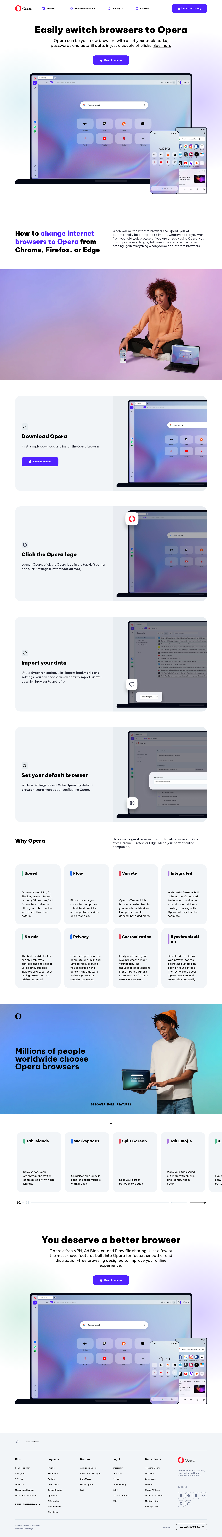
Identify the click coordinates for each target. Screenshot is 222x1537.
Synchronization (185, 939)
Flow (78, 873)
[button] (189, 8)
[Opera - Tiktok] (188, 1495)
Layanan (53, 1459)
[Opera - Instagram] (188, 1503)
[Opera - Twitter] (196, 1495)
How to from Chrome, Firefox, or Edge (57, 241)
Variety (129, 873)
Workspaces (86, 1141)
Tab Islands (37, 1141)
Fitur (18, 1459)
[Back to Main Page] (23, 8)
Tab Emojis (181, 1141)
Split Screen (134, 1141)
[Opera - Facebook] (181, 1495)
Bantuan (85, 1459)
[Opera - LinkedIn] (181, 1503)
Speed (31, 873)
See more (162, 45)
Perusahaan (153, 1459)
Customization (136, 936)
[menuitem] (49, 8)
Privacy (81, 936)
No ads (32, 936)
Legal (116, 1459)
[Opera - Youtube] (203, 1495)
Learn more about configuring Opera (62, 790)
